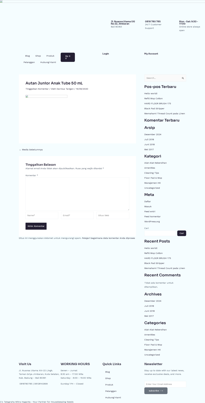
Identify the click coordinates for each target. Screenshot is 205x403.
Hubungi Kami (48, 62)
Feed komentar (152, 216)
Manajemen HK (152, 183)
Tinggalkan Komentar (37, 89)
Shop (38, 55)
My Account (151, 53)
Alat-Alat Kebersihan (155, 163)
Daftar (147, 201)
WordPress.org (152, 221)
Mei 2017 (149, 149)
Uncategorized (152, 188)
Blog (27, 55)
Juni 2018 (149, 144)
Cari (146, 228)
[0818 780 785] (141, 23)
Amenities (149, 168)
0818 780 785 (153, 21)
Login (105, 53)
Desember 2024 (152, 134)
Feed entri (149, 211)
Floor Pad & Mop (153, 178)
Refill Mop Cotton (153, 98)
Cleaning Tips (151, 173)
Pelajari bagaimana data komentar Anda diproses (108, 238)
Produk (50, 55)
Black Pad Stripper (154, 108)
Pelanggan (29, 62)
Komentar (32, 175)
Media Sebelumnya (31, 150)
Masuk (147, 206)
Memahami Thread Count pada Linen (164, 113)
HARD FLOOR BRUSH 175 (157, 103)
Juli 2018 (149, 139)
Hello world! (150, 93)
